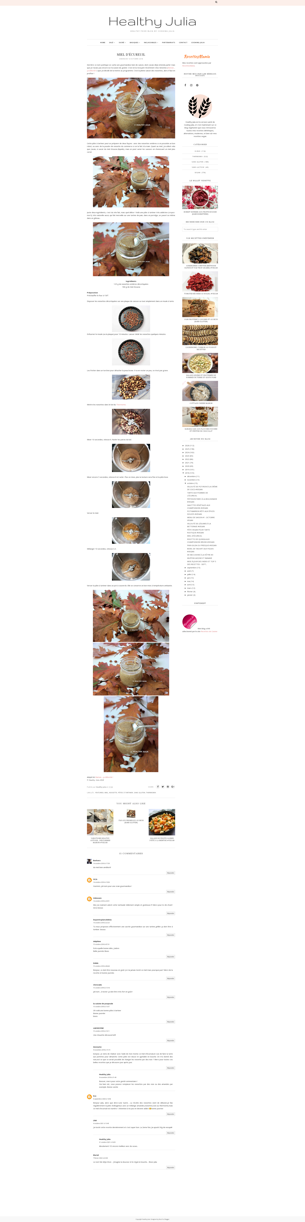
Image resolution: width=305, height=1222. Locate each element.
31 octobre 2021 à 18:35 (107, 1142)
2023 (187, 456)
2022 (187, 459)
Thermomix (121, 404)
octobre (190, 483)
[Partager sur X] (163, 787)
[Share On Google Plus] (173, 787)
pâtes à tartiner (125, 793)
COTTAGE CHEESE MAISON (201, 403)
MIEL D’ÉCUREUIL (194, 536)
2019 (187, 469)
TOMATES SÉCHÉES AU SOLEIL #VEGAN (201, 294)
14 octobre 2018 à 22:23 (101, 923)
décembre (191, 476)
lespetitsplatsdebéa (102, 919)
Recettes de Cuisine (209, 631)
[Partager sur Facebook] (158, 787)
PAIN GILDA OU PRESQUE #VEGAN (201, 545)
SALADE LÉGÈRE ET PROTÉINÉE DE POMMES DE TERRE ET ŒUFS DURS (201, 376)
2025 (187, 449)
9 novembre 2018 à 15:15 (101, 1050)
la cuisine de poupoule (103, 1003)
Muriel (96, 1155)
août (189, 571)
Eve (94, 1096)
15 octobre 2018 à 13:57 (101, 1007)
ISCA (95, 879)
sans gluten (139, 793)
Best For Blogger (164, 1219)
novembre (191, 480)
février (190, 591)
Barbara (96, 860)
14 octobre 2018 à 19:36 (101, 882)
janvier (190, 595)
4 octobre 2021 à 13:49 (101, 1123)
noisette (113, 793)
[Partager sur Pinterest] (168, 787)
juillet (189, 574)
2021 (187, 462)
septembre (191, 567)
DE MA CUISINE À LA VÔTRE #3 (200, 555)
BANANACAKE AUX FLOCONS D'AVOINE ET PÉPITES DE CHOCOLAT (201, 430)
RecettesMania (188, 65)
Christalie (97, 985)
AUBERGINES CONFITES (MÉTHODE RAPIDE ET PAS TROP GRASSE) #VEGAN (201, 267)
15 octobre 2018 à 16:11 (101, 1031)
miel (106, 793)
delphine (97, 941)
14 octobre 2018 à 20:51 (101, 901)
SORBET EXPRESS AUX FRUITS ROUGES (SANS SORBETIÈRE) (200, 213)
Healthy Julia (152, 20)
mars (189, 588)
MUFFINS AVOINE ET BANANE (199, 558)
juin (188, 578)
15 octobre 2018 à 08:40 (101, 966)
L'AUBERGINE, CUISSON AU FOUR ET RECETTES (201, 348)
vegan (198, 172)
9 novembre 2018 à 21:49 (107, 1077)
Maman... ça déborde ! (104, 777)
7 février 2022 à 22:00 (100, 1158)
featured (99, 793)
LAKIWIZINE (98, 1028)
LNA (95, 1120)
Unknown (97, 898)
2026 (187, 445)
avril (189, 584)
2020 (187, 466)
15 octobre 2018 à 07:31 (101, 944)
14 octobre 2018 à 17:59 (101, 863)
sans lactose (198, 167)
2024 (187, 452)
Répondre (170, 873)
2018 (187, 473)
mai (188, 581)
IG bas (197, 151)
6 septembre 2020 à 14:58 (102, 1099)
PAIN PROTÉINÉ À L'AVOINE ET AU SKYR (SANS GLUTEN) (201, 320)
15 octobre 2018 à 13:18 (101, 988)
